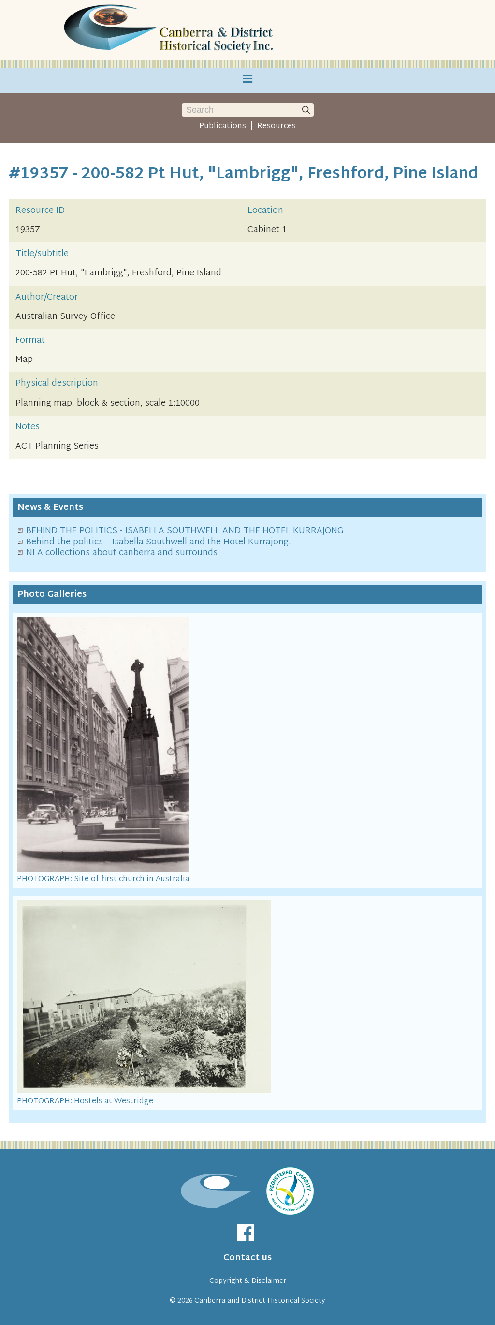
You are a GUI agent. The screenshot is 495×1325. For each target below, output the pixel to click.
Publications (222, 126)
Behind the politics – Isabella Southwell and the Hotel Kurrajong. (158, 542)
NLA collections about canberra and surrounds (122, 553)
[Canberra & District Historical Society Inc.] (170, 29)
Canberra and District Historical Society (259, 1301)
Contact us (247, 1258)
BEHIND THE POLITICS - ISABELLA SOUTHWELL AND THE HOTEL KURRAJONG (184, 531)
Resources (276, 126)
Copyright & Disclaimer (247, 1281)
